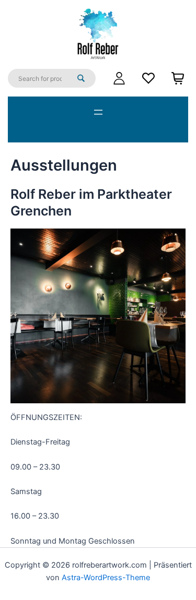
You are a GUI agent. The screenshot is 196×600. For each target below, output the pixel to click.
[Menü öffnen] (98, 112)
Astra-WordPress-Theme (106, 577)
